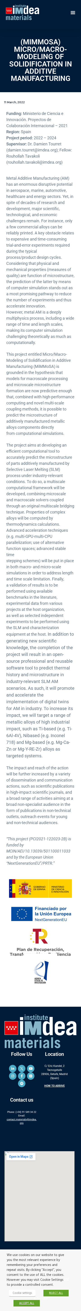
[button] (72, 12)
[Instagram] (12, 1076)
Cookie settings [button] (22, 1293)
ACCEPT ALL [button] (26, 1303)
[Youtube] (30, 1068)
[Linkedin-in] (12, 1068)
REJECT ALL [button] (56, 1293)
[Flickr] (30, 1076)
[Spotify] (21, 1083)
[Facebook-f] (21, 1076)
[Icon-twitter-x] (21, 1068)
